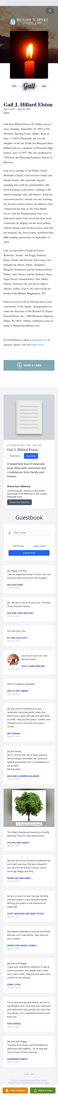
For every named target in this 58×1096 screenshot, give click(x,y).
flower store (37, 344)
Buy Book (31, 455)
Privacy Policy (20, 1083)
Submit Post (29, 552)
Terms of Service (37, 1083)
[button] (29, 808)
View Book (15, 455)
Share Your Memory (19, 502)
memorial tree (39, 339)
